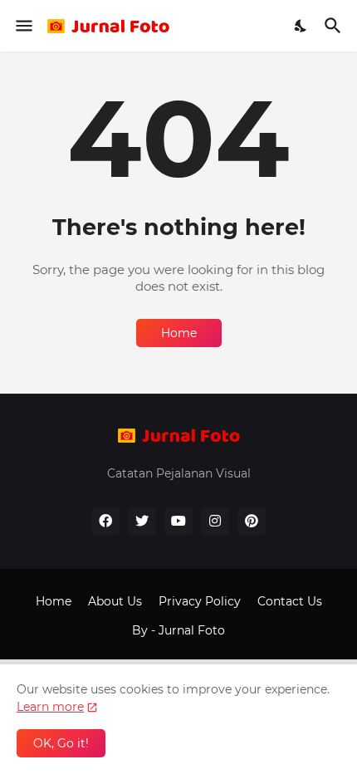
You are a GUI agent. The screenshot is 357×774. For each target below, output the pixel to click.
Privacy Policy (200, 601)
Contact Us (289, 601)
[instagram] (215, 521)
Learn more (50, 706)
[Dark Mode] (301, 26)
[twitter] (142, 521)
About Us (115, 601)
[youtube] (178, 521)
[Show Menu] (23, 26)
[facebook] (105, 521)
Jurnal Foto (192, 630)
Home (179, 333)
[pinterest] (251, 521)
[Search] (335, 26)
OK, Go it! (61, 743)
